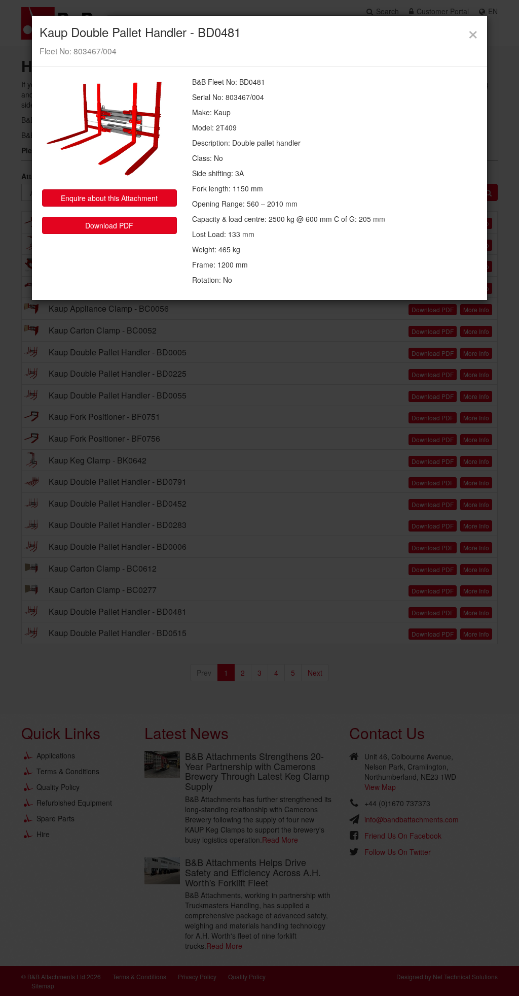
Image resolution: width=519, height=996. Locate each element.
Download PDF (109, 225)
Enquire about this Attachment (109, 198)
